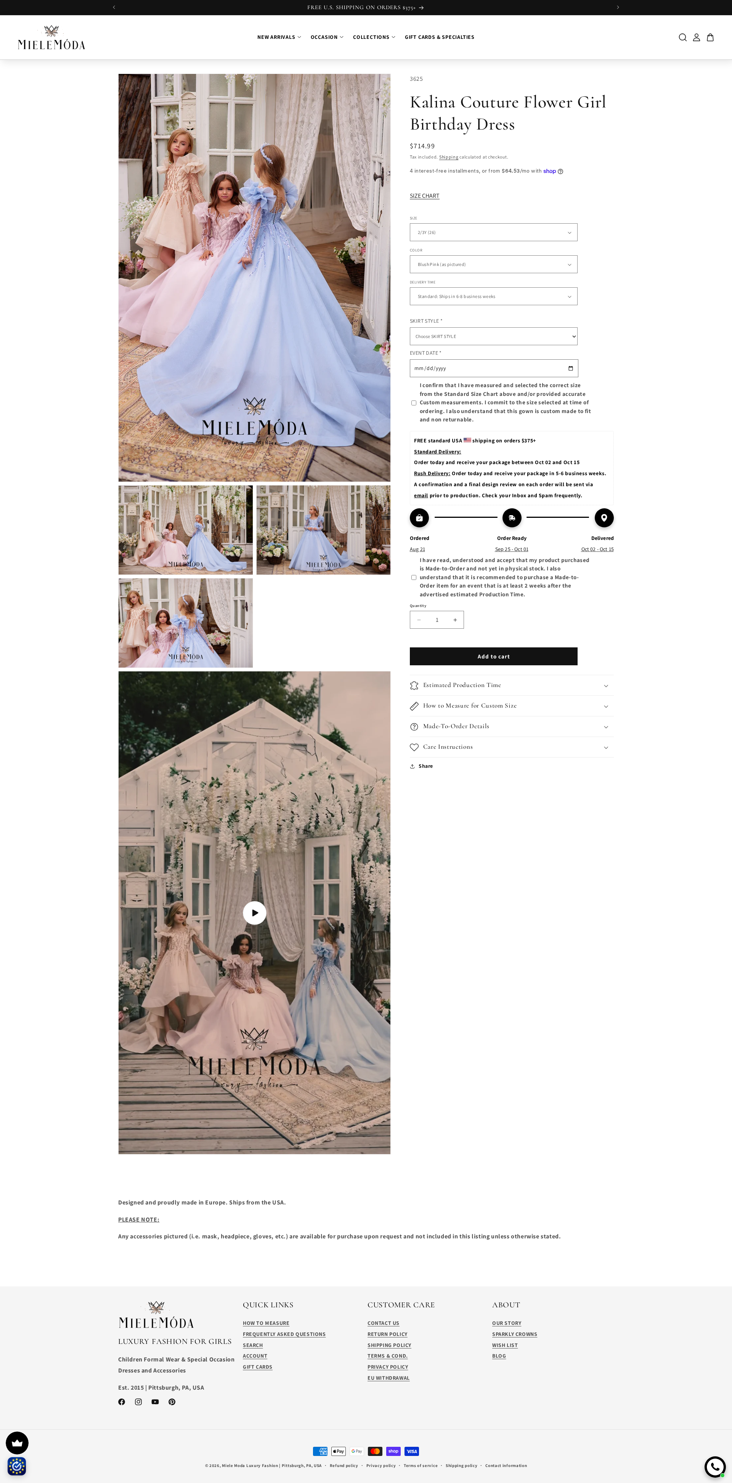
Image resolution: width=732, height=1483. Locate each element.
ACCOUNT (255, 1356)
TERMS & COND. (388, 1356)
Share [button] (426, 765)
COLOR (416, 250)
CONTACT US (384, 1323)
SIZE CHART (425, 196)
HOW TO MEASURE (266, 1323)
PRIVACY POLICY (388, 1366)
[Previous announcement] (114, 7)
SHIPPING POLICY (389, 1345)
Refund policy (344, 1465)
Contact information (506, 1465)
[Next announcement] (618, 7)
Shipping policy (462, 1465)
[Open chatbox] (715, 1467)
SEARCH (253, 1345)
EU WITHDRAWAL (389, 1377)
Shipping (449, 157)
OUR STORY (506, 1323)
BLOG (499, 1356)
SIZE (413, 218)
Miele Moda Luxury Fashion (250, 1465)
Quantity (418, 606)
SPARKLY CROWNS (514, 1334)
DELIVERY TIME (422, 282)
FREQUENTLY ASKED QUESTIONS (284, 1334)
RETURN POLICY (388, 1334)
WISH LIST (505, 1345)
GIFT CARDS (258, 1366)
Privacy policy (381, 1465)
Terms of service (421, 1465)
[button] (512, 686)
